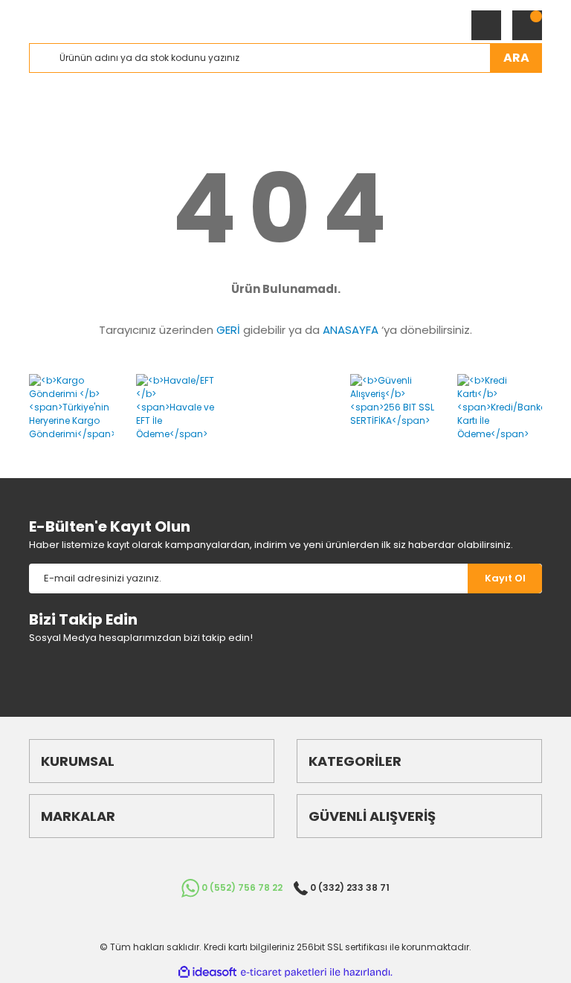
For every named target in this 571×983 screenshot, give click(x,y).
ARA (516, 57)
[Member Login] (486, 25)
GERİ (228, 330)
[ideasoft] (207, 972)
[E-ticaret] (283, 972)
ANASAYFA (350, 330)
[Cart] (527, 25)
